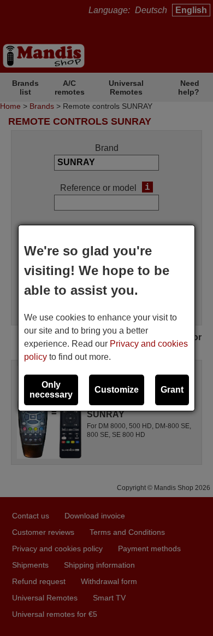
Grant (172, 389)
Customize (116, 389)
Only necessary (51, 389)
